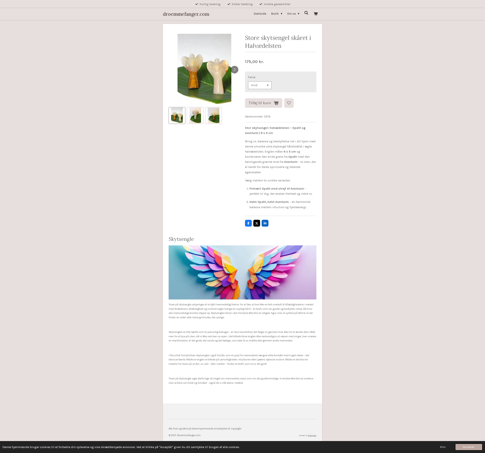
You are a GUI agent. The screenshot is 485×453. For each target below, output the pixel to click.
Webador (312, 435)
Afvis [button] (443, 447)
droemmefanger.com (186, 14)
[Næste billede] (234, 69)
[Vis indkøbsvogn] (315, 13)
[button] (177, 115)
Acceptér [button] (469, 447)
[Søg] (306, 13)
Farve (251, 77)
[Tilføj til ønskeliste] (289, 103)
